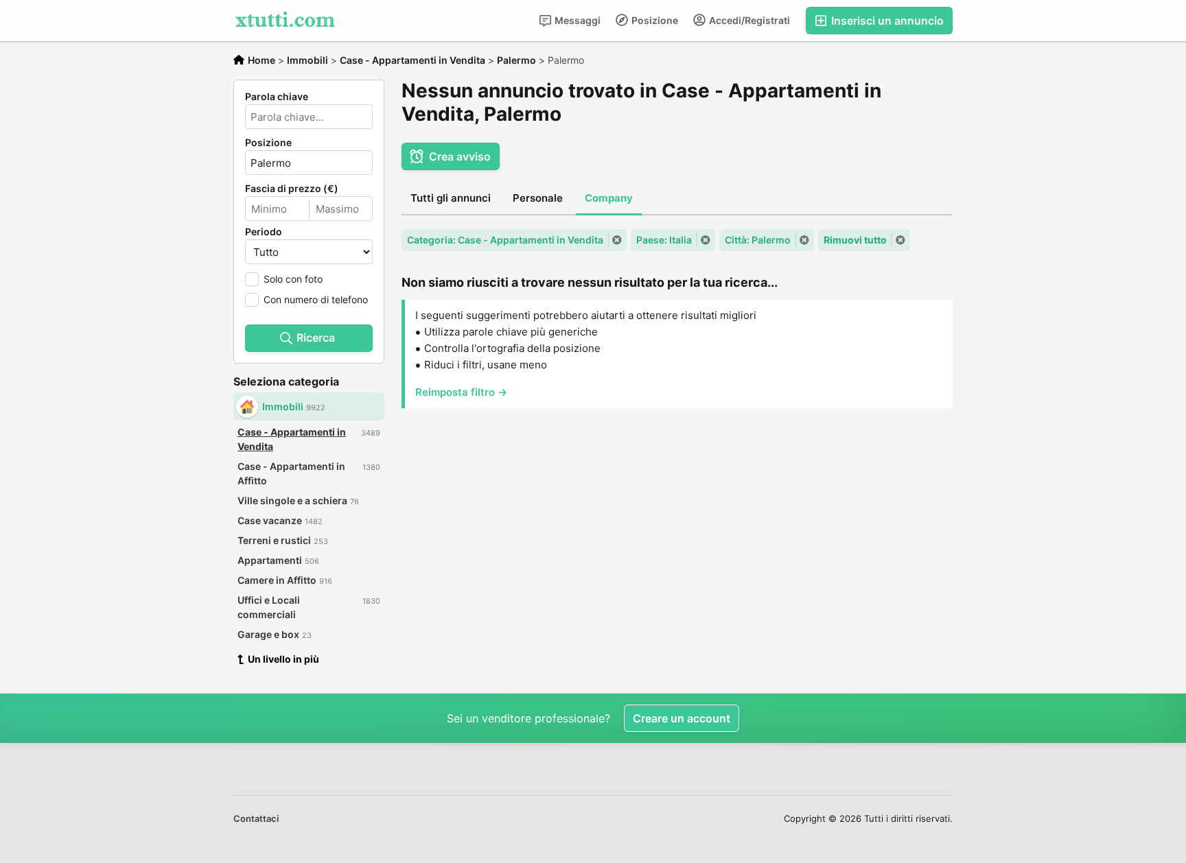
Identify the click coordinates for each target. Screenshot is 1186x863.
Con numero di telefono (316, 299)
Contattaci (256, 818)
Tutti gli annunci (450, 197)
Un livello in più (283, 659)
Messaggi (577, 20)
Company (609, 197)
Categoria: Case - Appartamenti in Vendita (505, 240)
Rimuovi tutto (855, 240)
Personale (538, 197)
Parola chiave (276, 96)
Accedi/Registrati (748, 20)
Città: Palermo (758, 240)
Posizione (653, 20)
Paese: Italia (664, 240)
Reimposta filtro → (461, 392)
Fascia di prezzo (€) (291, 188)
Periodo (263, 231)
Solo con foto (293, 279)
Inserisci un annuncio (886, 20)
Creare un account (681, 718)
